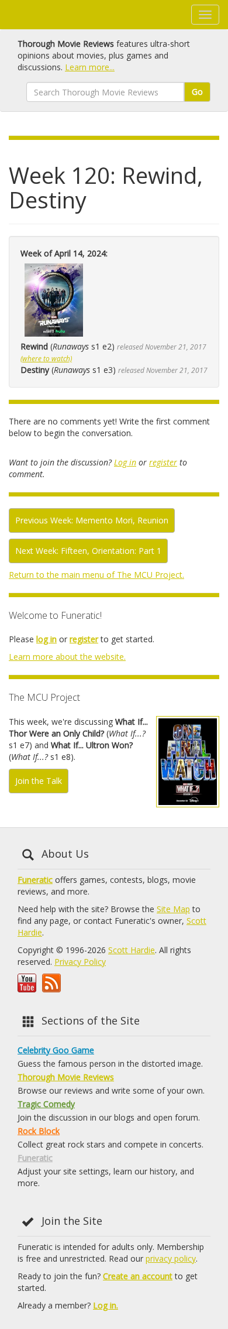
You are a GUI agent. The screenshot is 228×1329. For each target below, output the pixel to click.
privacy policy (171, 1258)
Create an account (137, 1276)
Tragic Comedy (46, 1103)
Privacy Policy (80, 961)
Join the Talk (38, 780)
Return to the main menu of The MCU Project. (96, 574)
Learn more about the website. (67, 656)
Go (197, 91)
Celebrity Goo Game (56, 1050)
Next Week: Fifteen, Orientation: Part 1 (88, 550)
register (163, 462)
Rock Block (39, 1130)
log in (46, 639)
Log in (125, 462)
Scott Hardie (131, 949)
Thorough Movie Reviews (66, 1077)
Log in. (105, 1305)
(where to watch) (46, 358)
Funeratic (35, 879)
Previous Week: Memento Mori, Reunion (91, 520)
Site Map (173, 908)
